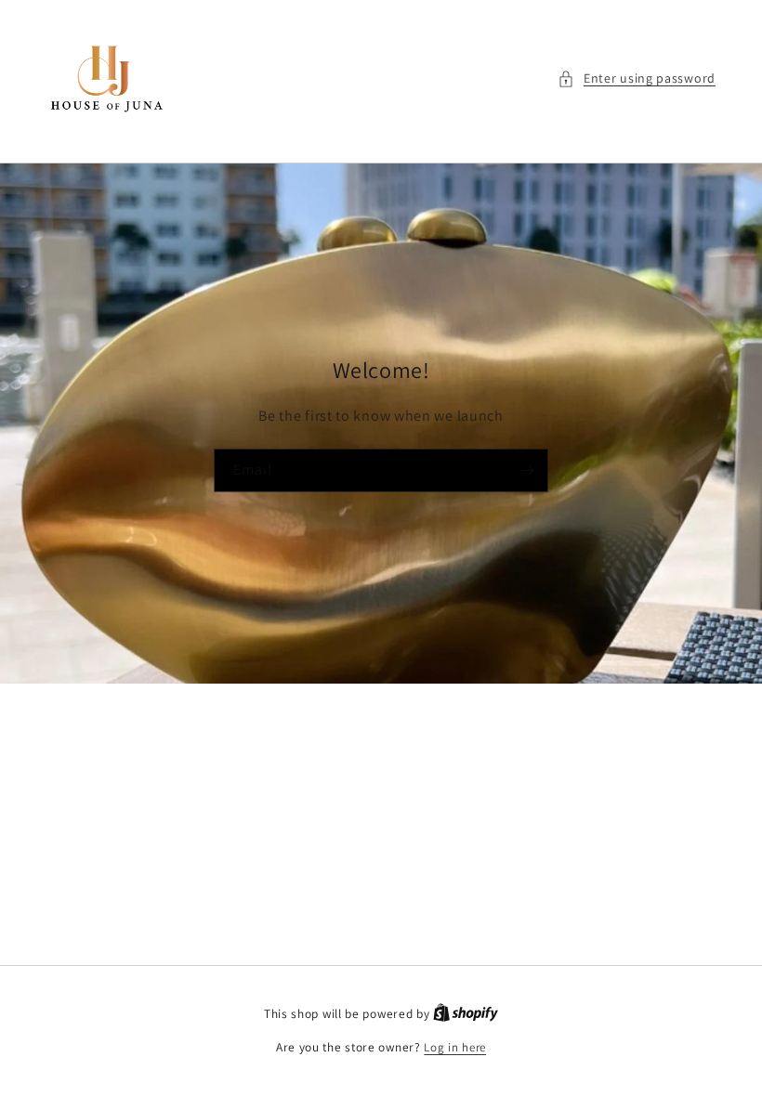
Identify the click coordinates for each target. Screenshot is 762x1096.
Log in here (455, 1047)
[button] (637, 78)
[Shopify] (465, 1014)
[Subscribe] (526, 469)
